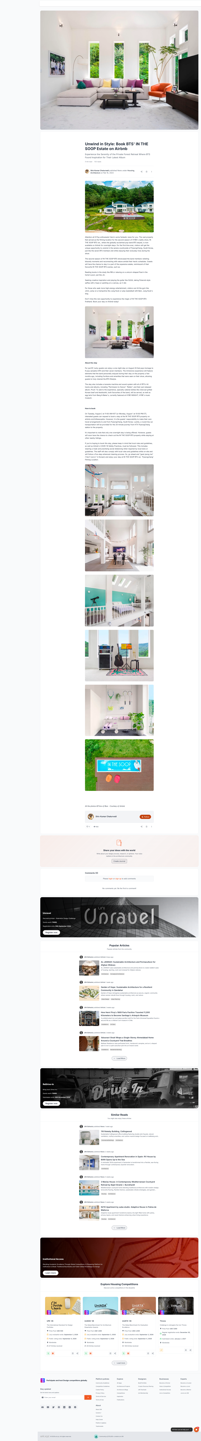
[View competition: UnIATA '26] (138, 1306)
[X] (53, 1407)
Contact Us (99, 1416)
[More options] (151, 172)
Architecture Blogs (122, 1389)
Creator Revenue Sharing (145, 1386)
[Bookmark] (146, 172)
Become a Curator (186, 1383)
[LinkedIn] (64, 1407)
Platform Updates (101, 1423)
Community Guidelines (102, 1383)
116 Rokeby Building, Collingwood (116, 1131)
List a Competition (164, 1393)
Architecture (95, 173)
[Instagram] (69, 1407)
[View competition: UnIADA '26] (100, 1306)
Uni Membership (143, 1393)
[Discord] (42, 1407)
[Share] (141, 172)
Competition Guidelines (103, 1386)
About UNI (99, 1409)
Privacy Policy (100, 1393)
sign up (118, 879)
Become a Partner (164, 1383)
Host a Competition (165, 1386)
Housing (130, 170)
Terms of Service (101, 1396)
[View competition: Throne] (176, 1306)
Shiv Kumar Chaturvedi (99, 170)
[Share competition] (77, 1353)
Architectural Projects (123, 1386)
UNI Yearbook (142, 1389)
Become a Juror (185, 1386)
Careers (98, 1413)
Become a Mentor (186, 1389)
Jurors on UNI (185, 1393)
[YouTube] (48, 1407)
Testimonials (99, 1426)
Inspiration (120, 1396)
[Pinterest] (59, 1407)
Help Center (99, 1419)
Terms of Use (100, 1400)
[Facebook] (75, 1407)
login (111, 879)
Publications (120, 1400)
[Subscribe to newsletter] (87, 1397)
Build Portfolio (142, 1383)
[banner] (119, 917)
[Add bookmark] (152, 957)
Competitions (121, 1393)
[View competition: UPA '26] (63, 1306)
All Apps (119, 1383)
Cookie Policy (100, 1389)
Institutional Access (165, 1389)
